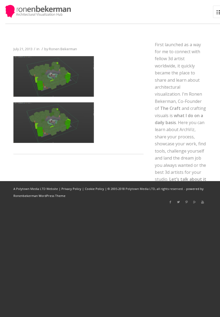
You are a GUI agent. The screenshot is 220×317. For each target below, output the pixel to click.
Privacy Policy (71, 189)
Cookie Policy (94, 189)
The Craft (170, 108)
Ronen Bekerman (63, 48)
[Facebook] (170, 202)
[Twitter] (178, 202)
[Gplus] (194, 202)
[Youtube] (203, 202)
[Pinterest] (186, 202)
